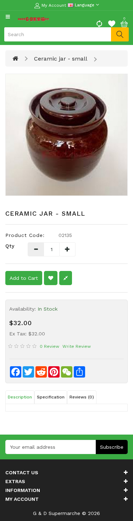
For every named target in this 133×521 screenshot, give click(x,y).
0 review (49, 346)
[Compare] (99, 23)
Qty (10, 246)
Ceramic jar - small (60, 58)
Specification (51, 397)
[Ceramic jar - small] (66, 135)
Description (20, 397)
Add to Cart (24, 278)
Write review (76, 346)
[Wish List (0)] (111, 23)
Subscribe (111, 447)
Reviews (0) (82, 397)
